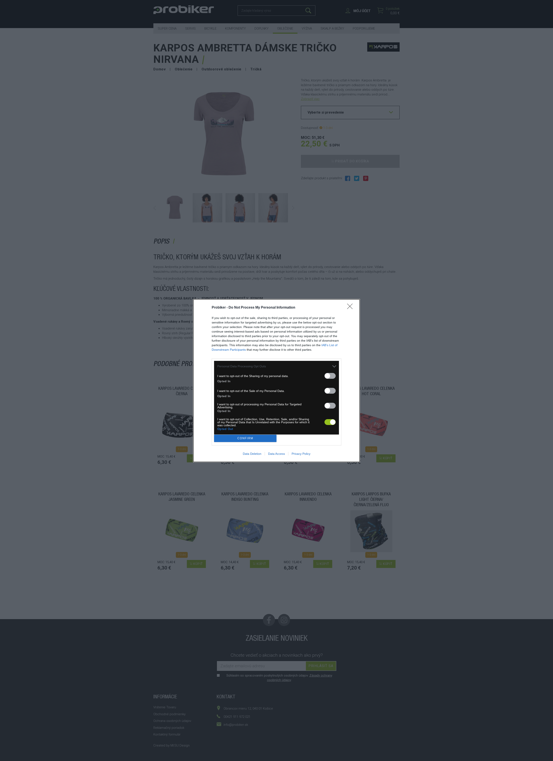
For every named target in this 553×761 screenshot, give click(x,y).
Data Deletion (252, 453)
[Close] (351, 308)
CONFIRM (245, 438)
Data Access (276, 453)
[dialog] (276, 380)
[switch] (330, 376)
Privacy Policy (301, 453)
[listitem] (276, 366)
